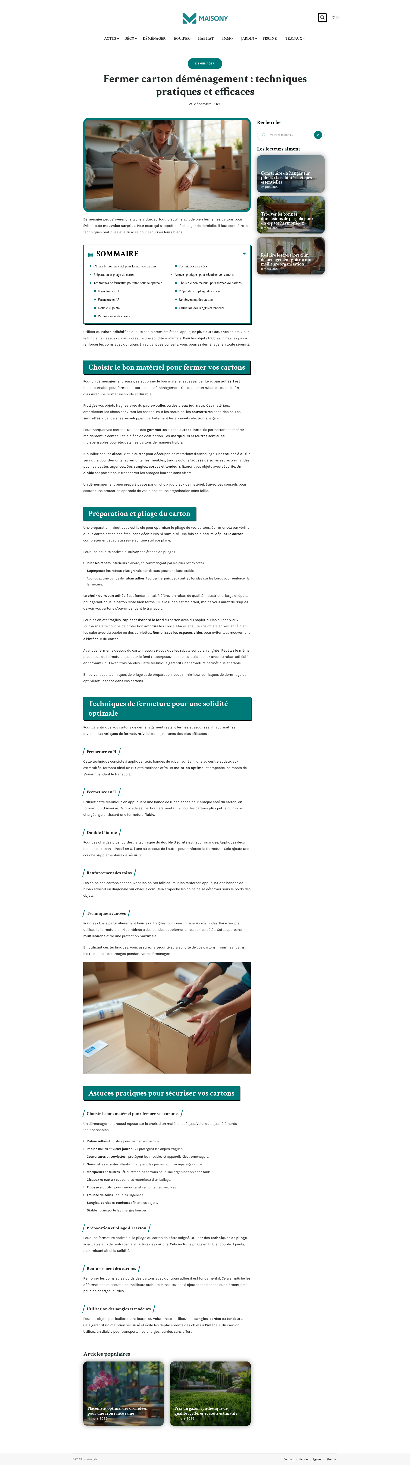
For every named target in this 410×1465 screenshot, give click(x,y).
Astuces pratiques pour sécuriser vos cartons (204, 274)
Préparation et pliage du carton (114, 274)
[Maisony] (205, 17)
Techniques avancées (193, 266)
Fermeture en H (108, 291)
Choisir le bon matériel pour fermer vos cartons (125, 266)
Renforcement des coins (114, 316)
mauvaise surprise (119, 225)
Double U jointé (109, 307)
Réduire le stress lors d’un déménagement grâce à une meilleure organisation (286, 259)
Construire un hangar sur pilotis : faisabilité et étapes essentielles (286, 177)
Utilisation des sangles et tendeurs (201, 307)
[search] (322, 17)
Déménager (205, 63)
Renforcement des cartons (196, 299)
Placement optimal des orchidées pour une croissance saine (117, 1410)
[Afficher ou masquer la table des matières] (192, 254)
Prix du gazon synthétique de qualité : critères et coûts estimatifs (205, 1410)
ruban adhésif (113, 332)
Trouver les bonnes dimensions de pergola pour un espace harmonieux (287, 218)
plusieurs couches (213, 332)
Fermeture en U (108, 299)
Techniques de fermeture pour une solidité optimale (128, 282)
